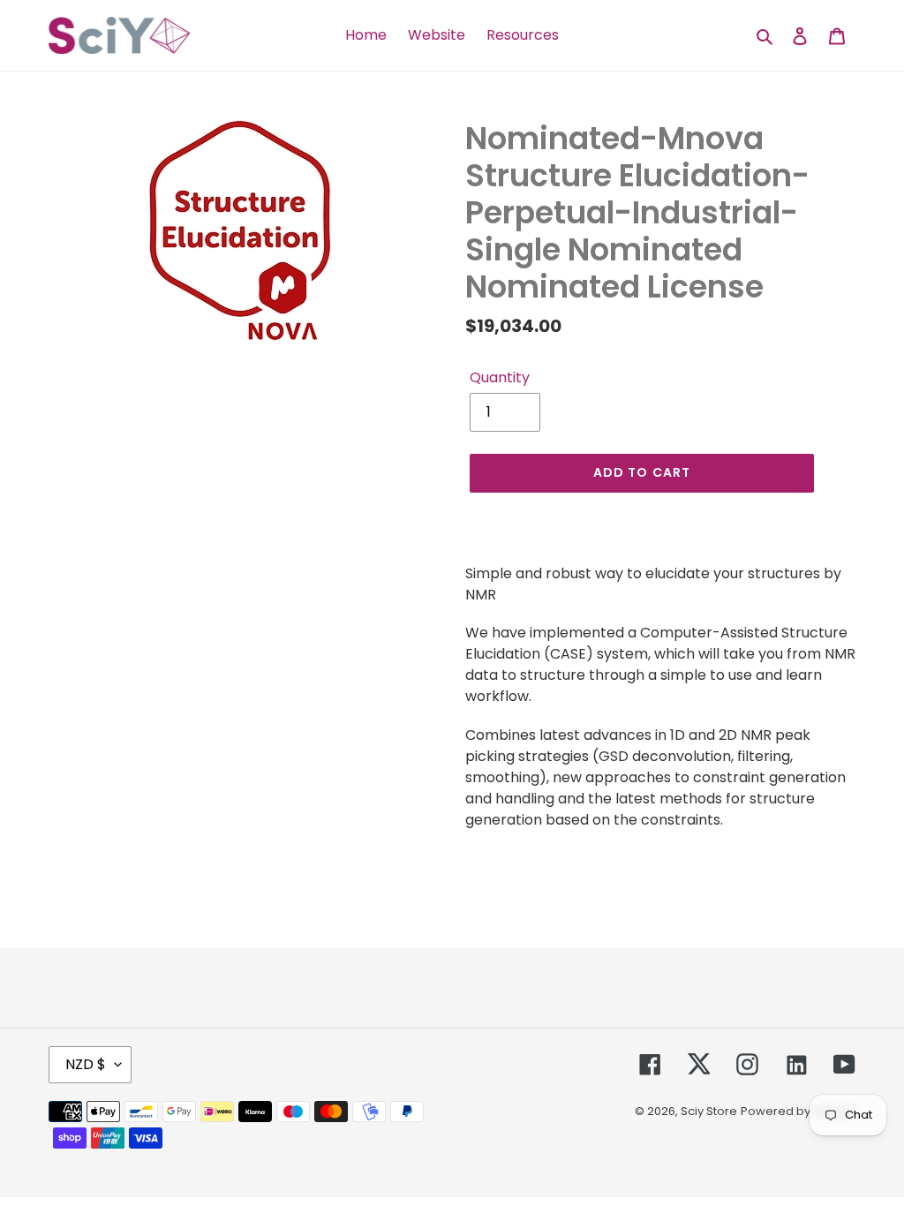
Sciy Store (709, 1111)
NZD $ (85, 1064)
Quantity (500, 377)
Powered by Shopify (798, 1111)
